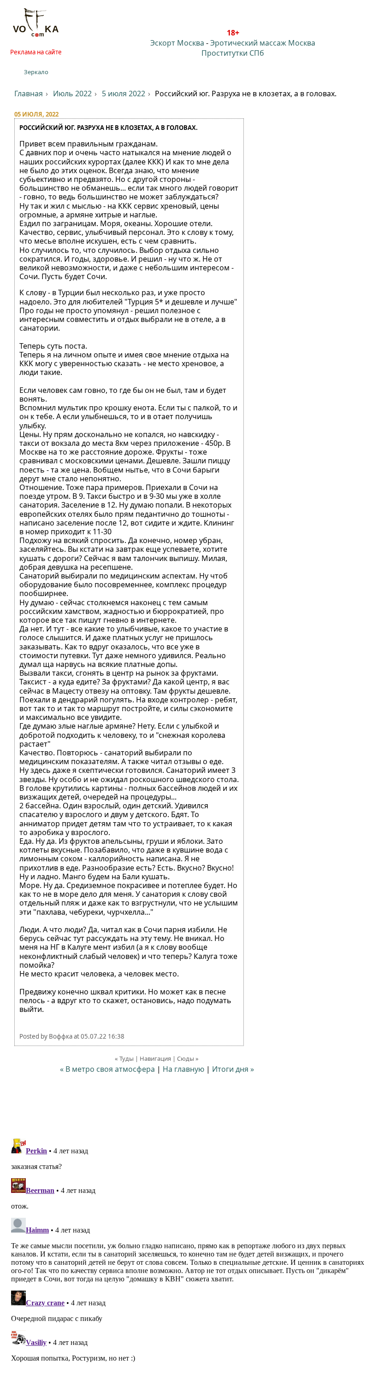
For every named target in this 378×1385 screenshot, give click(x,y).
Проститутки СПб (232, 53)
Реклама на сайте (36, 52)
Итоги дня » (233, 1069)
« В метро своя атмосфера (107, 1069)
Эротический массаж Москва (262, 43)
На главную (183, 1069)
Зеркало (36, 72)
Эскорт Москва (177, 43)
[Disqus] (189, 1250)
